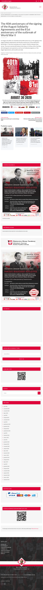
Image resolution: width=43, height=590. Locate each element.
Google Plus (20, 112)
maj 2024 (5, 415)
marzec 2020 (6, 455)
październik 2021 (7, 430)
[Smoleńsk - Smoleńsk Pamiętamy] (11, 6)
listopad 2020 (6, 444)
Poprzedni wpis (4, 117)
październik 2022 (7, 424)
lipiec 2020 (6, 450)
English (9, 1)
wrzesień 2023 (6, 419)
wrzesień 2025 (6, 408)
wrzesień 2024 (6, 410)
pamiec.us (3, 553)
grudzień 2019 (6, 457)
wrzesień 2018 (6, 470)
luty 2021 (5, 439)
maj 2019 (5, 464)
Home (2, 13)
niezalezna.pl (3, 544)
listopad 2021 (6, 428)
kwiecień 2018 (6, 475)
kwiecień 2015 (6, 479)
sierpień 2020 (6, 448)
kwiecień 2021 (6, 435)
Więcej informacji (34, 528)
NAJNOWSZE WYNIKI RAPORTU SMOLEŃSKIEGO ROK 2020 (15, 231)
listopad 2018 (6, 468)
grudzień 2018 (6, 466)
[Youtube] (36, 1)
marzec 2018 (6, 477)
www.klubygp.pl (4, 545)
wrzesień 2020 (6, 446)
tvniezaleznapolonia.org (6, 547)
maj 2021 (5, 433)
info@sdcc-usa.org (31, 574)
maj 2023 (5, 421)
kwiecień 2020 (6, 453)
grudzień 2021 (6, 426)
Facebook (4, 112)
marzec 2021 (6, 437)
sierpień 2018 (6, 472)
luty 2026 (5, 406)
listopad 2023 (6, 417)
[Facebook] (38, 1)
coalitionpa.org (4, 548)
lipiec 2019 (6, 461)
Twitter (12, 112)
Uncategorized (7, 13)
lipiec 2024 (6, 413)
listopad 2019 (6, 459)
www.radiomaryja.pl (5, 551)
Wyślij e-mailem (36, 112)
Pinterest (28, 112)
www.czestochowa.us (5, 550)
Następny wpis (38, 117)
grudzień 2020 (6, 441)
